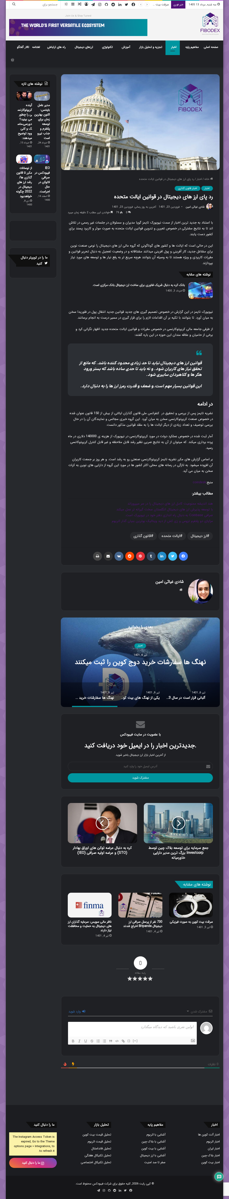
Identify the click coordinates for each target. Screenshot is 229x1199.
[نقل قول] (111, 1041)
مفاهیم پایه (192, 47)
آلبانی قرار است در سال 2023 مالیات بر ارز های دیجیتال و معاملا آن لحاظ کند (140, 662)
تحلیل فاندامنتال (101, 1148)
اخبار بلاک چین (210, 1155)
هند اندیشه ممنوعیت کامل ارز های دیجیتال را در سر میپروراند (170, 503)
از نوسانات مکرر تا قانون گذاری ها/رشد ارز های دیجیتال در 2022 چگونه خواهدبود (24, 182)
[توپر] (73, 1041)
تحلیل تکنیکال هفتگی (98, 1155)
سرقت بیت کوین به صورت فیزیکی (191, 921)
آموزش (126, 47)
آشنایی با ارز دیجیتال (152, 1155)
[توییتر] (172, 556)
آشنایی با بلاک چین (153, 1141)
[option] (140, 662)
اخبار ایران (214, 1148)
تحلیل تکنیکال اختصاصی (96, 1162)
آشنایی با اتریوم (155, 1134)
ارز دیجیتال (199, 536)
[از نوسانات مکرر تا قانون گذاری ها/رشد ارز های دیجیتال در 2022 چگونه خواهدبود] (24, 159)
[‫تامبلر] (151, 556)
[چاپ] (97, 556)
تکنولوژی (107, 47)
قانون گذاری (142, 536)
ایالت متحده (171, 536)
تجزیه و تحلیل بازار (150, 47)
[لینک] (123, 1041)
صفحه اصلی (211, 47)
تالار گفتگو (23, 47)
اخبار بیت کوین (210, 1162)
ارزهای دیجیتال (84, 47)
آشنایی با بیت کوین (153, 1148)
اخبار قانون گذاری (187, 188)
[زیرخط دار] (86, 1041)
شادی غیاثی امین (195, 207)
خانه (207, 179)
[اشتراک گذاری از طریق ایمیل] (108, 556)
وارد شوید (75, 1011)
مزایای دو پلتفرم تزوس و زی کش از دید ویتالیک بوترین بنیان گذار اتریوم (162, 521)
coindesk (199, 482)
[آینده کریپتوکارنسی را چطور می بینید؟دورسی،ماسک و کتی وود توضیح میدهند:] (24, 96)
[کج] (79, 1041)
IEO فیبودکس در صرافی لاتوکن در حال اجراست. (42, 180)
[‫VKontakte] (118, 556)
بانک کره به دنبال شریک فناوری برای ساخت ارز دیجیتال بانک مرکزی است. (138, 285)
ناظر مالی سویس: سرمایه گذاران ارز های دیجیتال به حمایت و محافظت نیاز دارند (90, 926)
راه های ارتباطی (56, 47)
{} (129, 1040)
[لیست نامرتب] (104, 1041)
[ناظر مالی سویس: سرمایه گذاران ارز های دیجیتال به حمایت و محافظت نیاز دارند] (90, 905)
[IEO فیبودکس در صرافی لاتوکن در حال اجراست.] (42, 159)
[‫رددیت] (129, 556)
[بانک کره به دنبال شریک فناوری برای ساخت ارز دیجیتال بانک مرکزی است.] (200, 290)
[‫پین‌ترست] (140, 556)
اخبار (173, 47)
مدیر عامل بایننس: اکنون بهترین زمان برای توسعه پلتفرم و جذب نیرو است (42, 122)
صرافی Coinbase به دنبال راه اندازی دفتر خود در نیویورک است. (169, 515)
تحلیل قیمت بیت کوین (97, 1134)
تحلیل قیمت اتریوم (99, 1141)
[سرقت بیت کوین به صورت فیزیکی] (191, 905)
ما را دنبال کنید (31, 1162)
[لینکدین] (161, 556)
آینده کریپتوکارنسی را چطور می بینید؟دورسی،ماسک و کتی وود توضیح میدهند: (25, 122)
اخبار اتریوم (213, 1141)
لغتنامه (36, 47)
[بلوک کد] (117, 1041)
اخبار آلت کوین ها (209, 1134)
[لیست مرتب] (98, 1041)
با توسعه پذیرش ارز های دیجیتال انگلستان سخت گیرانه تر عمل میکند (164, 509)
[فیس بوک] (183, 556)
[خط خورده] (92, 1041)
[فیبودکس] (210, 24)
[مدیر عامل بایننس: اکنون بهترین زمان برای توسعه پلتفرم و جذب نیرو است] (42, 96)
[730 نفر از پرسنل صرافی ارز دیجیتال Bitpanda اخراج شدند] (140, 905)
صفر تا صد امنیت (154, 1162)
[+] (135, 1040)
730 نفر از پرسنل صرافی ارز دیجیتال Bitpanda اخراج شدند (142, 924)
